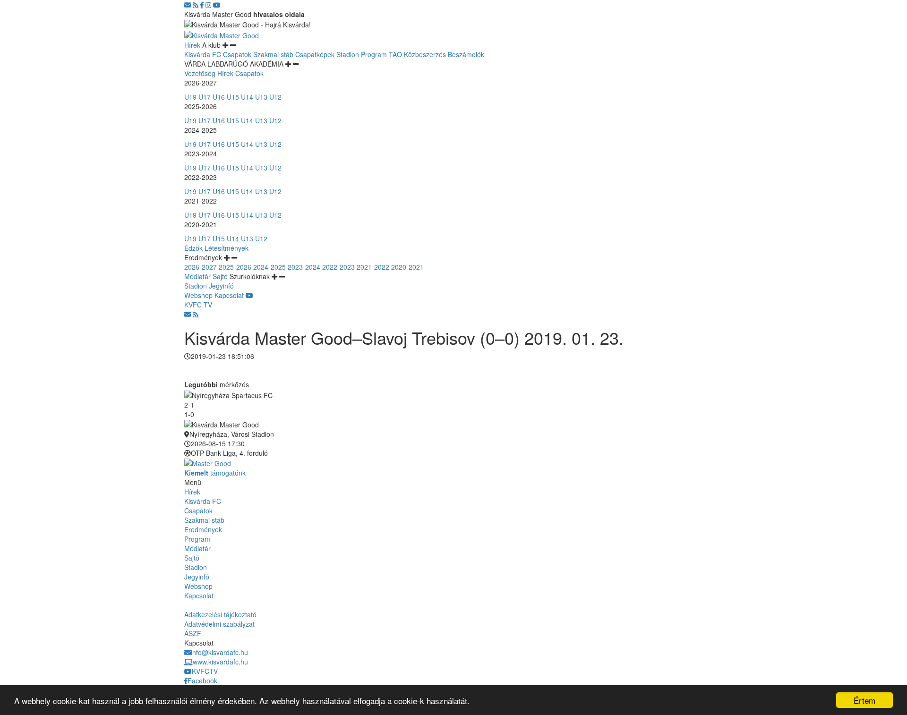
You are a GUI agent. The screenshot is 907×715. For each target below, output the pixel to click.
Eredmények (203, 529)
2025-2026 (235, 267)
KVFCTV (205, 671)
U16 (219, 97)
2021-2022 (373, 267)
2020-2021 (407, 267)
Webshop (198, 295)
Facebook (202, 680)
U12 (275, 97)
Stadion (347, 54)
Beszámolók (466, 54)
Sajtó (220, 276)
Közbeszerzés (425, 54)
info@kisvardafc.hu (219, 652)
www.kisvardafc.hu (220, 661)
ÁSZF (192, 633)
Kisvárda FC (202, 54)
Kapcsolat (229, 295)
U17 (204, 97)
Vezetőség (199, 73)
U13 (261, 97)
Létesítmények (226, 248)
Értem (864, 700)
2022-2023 (338, 267)
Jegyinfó (221, 285)
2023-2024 (304, 267)
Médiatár (197, 276)
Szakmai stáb (273, 54)
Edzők (193, 248)
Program (374, 54)
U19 (190, 97)
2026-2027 (200, 267)
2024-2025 (269, 267)
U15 (233, 97)
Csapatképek (314, 54)
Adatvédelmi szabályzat (219, 624)
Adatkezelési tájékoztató (220, 614)
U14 (247, 97)
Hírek (192, 45)
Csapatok (237, 54)
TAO (395, 54)
